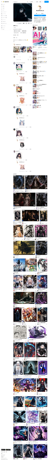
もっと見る (44, 47)
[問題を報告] (23, 71)
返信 (26, 71)
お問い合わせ (3, 455)
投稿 (40, 1)
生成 (37, 1)
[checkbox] (16, 59)
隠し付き (18, 59)
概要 (1, 453)
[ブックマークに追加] (26, 23)
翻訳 (14, 41)
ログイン (46, 1)
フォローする (40, 15)
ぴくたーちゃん (3, 454)
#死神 (14, 37)
